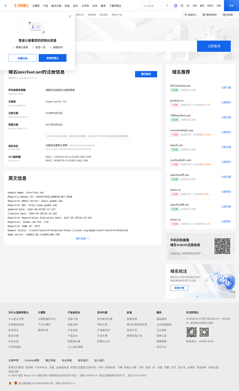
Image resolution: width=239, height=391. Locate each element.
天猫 (51, 367)
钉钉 (173, 367)
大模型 (36, 5)
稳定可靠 (13, 335)
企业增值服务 (164, 324)
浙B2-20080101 (89, 375)
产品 (45, 5)
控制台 (210, 5)
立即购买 (226, 102)
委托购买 (146, 74)
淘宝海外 (202, 367)
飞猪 (119, 367)
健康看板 (162, 341)
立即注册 (226, 87)
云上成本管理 (75, 346)
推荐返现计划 (134, 335)
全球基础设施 (16, 324)
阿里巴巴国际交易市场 (83, 367)
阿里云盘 (214, 367)
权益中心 (192, 14)
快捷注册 (22, 58)
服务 (103, 5)
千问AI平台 (41, 367)
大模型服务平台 (47, 318)
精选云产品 (117, 14)
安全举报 (67, 360)
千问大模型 (44, 324)
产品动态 (73, 330)
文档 (194, 5)
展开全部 (81, 238)
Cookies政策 (32, 360)
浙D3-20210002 (137, 375)
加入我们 (99, 360)
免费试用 (73, 324)
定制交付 (80, 14)
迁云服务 (162, 330)
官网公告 (162, 335)
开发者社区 (103, 330)
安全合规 (13, 341)
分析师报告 (14, 346)
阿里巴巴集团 (16, 367)
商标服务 (104, 14)
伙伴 (94, 5)
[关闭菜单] (5, 5)
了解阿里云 (115, 5)
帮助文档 (102, 324)
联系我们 (83, 360)
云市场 (85, 5)
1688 (100, 367)
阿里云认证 (103, 341)
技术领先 (13, 330)
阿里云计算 (130, 367)
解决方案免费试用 (137, 324)
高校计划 (132, 330)
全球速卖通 (62, 367)
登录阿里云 (53, 58)
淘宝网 (29, 367)
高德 (147, 367)
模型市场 (43, 330)
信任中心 (162, 346)
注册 (219, 5)
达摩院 (191, 367)
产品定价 (73, 335)
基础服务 (162, 318)
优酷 (166, 367)
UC (154, 367)
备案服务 (92, 14)
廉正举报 (50, 360)
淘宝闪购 (13, 371)
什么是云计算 (16, 318)
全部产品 (73, 318)
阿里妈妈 (110, 367)
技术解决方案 (105, 318)
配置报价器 (74, 341)
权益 (67, 5)
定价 (75, 5)
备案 (202, 5)
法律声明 (13, 360)
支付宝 (182, 367)
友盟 (160, 367)
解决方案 (56, 5)
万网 (140, 367)
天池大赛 (102, 335)
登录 (231, 5)
